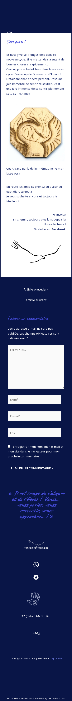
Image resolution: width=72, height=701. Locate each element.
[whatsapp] (36, 566)
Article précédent (36, 289)
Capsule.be (56, 658)
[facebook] (36, 580)
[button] (36, 633)
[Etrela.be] (8, 36)
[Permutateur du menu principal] (61, 36)
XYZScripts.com (57, 698)
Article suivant (36, 300)
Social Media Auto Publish (20, 698)
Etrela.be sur (49, 229)
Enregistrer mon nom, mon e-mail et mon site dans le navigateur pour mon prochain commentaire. (35, 451)
